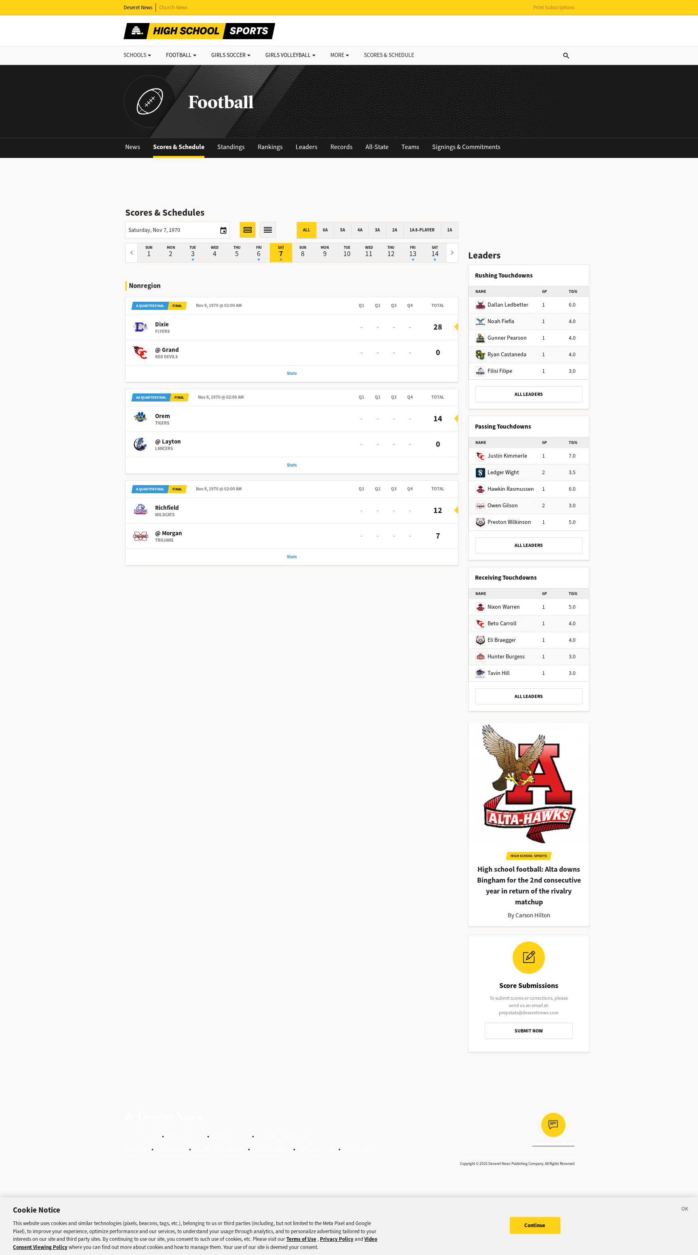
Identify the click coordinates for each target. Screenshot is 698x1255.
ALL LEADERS (529, 394)
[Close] (685, 1210)
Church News (173, 7)
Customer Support (219, 1149)
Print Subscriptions (553, 7)
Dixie (162, 324)
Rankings (270, 147)
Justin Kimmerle (507, 456)
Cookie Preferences (283, 1136)
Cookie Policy (230, 1136)
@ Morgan (168, 533)
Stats (292, 373)
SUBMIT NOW (529, 1031)
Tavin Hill (499, 673)
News (132, 147)
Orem (162, 416)
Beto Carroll (502, 623)
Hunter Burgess (506, 656)
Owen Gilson (503, 505)
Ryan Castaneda (507, 354)
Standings (231, 147)
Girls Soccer (228, 55)
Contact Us (171, 1149)
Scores (389, 55)
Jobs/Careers (271, 1149)
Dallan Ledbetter (508, 305)
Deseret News (138, 7)
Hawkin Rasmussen (511, 489)
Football (178, 55)
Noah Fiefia (501, 321)
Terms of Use (141, 1136)
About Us (136, 1149)
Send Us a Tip (317, 1149)
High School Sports (529, 855)
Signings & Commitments (466, 147)
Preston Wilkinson (509, 522)
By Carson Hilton (529, 915)
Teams (410, 147)
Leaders (306, 147)
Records (341, 147)
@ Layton (168, 441)
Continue (535, 1225)
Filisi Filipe (500, 371)
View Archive (361, 1149)
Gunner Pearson (507, 338)
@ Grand (167, 350)
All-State (377, 147)
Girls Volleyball (288, 55)
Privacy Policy (185, 1136)
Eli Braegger (502, 640)
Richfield (167, 508)
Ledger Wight (503, 472)
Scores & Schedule (178, 147)
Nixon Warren (504, 607)
